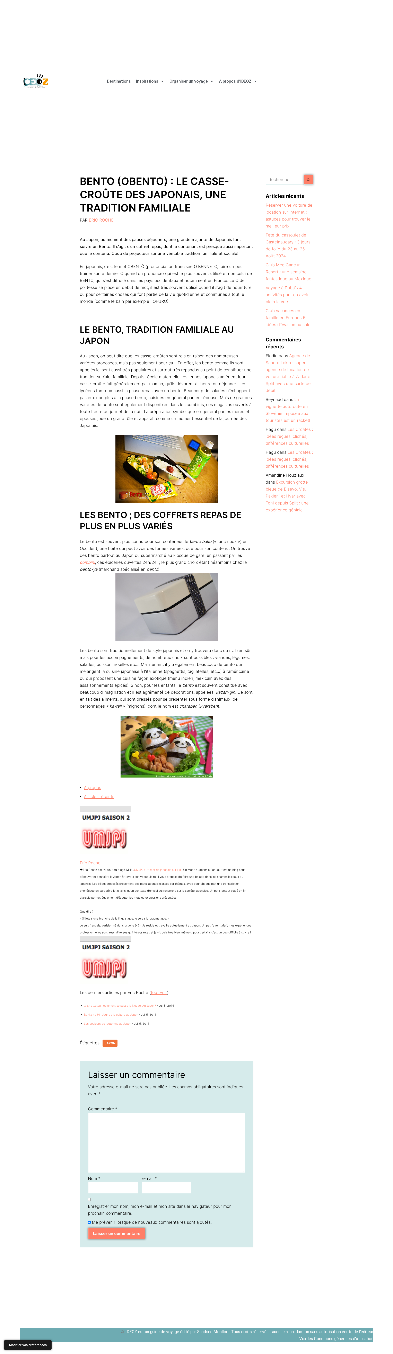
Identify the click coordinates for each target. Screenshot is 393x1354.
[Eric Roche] (105, 855)
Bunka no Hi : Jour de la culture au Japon (111, 1014)
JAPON (110, 1043)
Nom (94, 1178)
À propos (92, 787)
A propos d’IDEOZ (235, 81)
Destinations (119, 81)
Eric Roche (101, 220)
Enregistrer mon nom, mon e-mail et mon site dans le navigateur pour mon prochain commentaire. (160, 1210)
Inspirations (147, 81)
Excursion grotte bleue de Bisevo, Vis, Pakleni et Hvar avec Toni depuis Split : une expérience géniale (287, 496)
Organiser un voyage (188, 81)
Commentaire (102, 1108)
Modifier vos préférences (28, 1345)
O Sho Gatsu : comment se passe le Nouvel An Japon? (120, 1005)
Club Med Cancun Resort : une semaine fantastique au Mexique (288, 271)
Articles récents (99, 796)
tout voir (159, 992)
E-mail (149, 1178)
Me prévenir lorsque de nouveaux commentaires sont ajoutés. (152, 1222)
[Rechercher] (308, 180)
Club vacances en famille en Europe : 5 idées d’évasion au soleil (289, 317)
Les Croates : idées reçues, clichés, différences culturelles (289, 436)
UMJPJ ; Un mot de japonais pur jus (157, 869)
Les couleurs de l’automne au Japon (107, 1023)
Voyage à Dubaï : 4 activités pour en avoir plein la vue (287, 294)
